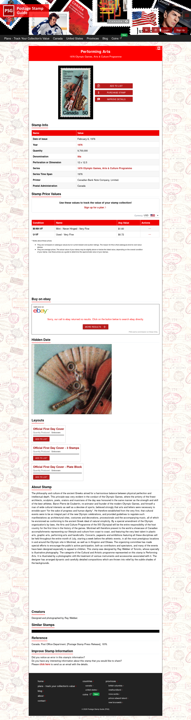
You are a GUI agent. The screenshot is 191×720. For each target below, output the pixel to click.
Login (166, 30)
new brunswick (115, 702)
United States (74, 38)
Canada (58, 38)
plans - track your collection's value (56, 686)
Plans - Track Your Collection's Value (26, 38)
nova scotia (114, 694)
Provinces (93, 38)
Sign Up (180, 30)
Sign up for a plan (94, 207)
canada (88, 685)
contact (41, 700)
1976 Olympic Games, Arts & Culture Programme (104, 168)
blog (40, 691)
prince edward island (118, 698)
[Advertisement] (95, 274)
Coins (117, 37)
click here (44, 664)
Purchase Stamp (116, 92)
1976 (79, 144)
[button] (150, 228)
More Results (93, 326)
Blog (105, 38)
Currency (139, 215)
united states (91, 689)
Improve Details (116, 99)
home (40, 681)
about (40, 695)
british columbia (115, 685)
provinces (111, 681)
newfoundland (115, 689)
